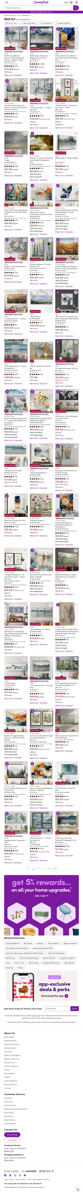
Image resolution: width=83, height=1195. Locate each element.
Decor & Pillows (10, 15)
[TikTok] (20, 1175)
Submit (74, 1009)
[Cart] (76, 2)
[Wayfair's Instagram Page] (15, 1175)
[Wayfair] (41, 2)
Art (19, 15)
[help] (77, 1189)
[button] (25, 29)
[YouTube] (25, 1175)
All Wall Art (26, 15)
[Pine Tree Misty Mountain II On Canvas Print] (16, 773)
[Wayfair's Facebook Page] (5, 1175)
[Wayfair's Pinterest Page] (10, 1175)
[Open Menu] (6, 2)
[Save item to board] (25, 29)
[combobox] (39, 7)
